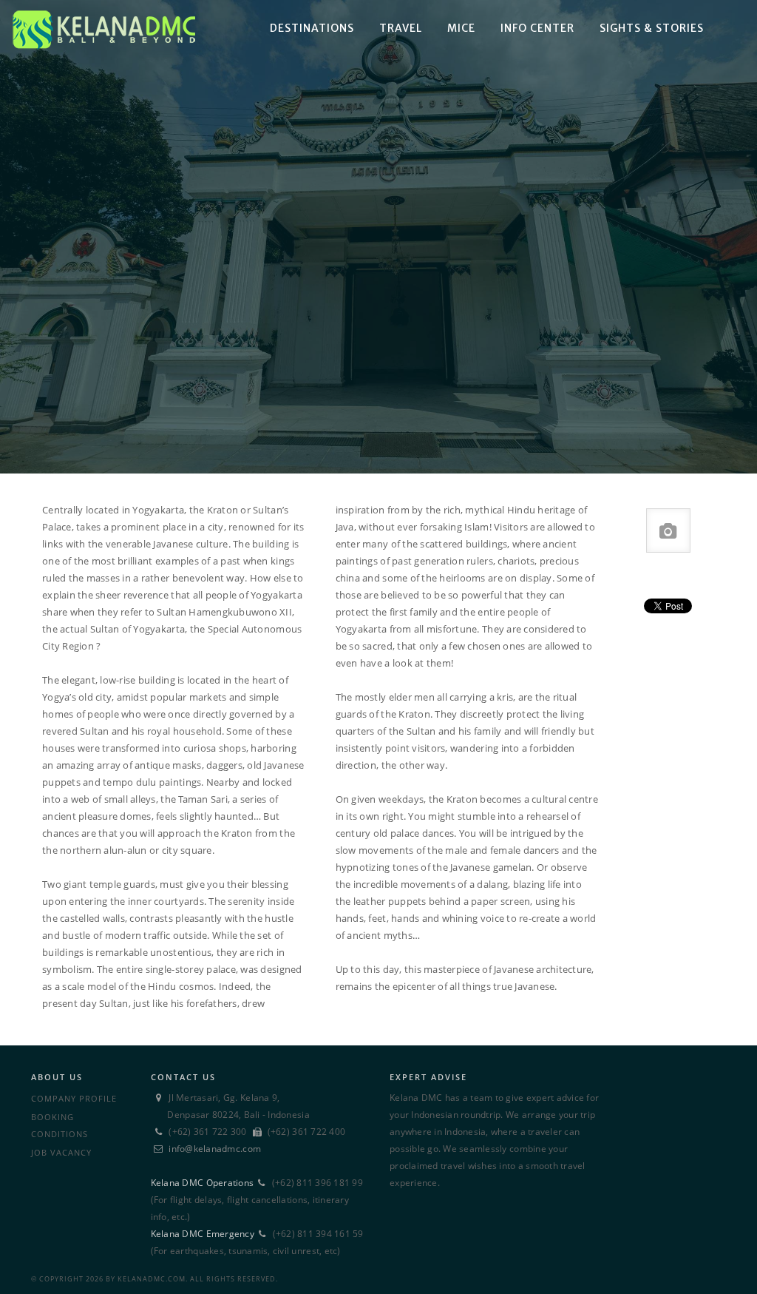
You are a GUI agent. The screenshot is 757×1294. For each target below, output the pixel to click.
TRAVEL (400, 28)
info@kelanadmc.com (215, 1148)
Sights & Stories (652, 28)
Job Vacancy (61, 1152)
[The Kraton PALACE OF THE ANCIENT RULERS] (378, 237)
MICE (461, 28)
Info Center (537, 28)
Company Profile (74, 1098)
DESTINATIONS (312, 28)
